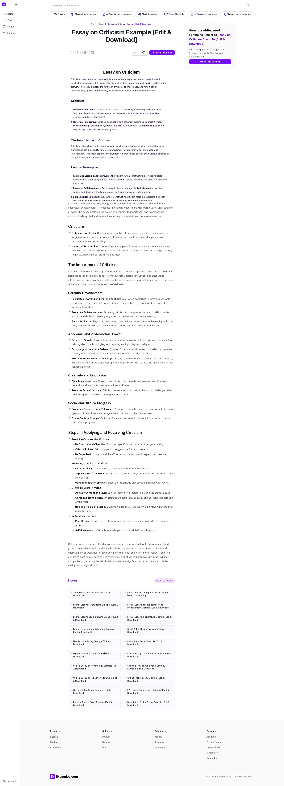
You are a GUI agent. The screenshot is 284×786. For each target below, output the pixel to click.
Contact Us (212, 758)
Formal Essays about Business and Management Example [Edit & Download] (148, 606)
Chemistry (55, 747)
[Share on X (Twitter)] (78, 52)
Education (159, 747)
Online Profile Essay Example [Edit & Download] (146, 679)
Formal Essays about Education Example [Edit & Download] (94, 630)
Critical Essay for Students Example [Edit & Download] (149, 655)
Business (159, 742)
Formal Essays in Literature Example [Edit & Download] (149, 618)
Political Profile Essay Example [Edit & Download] (92, 703)
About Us (211, 736)
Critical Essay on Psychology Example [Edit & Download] (95, 667)
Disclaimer (212, 752)
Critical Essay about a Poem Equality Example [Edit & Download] (146, 667)
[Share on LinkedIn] (92, 52)
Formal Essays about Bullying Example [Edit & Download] (95, 618)
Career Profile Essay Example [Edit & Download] (92, 691)
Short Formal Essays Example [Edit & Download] (91, 594)
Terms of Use (213, 747)
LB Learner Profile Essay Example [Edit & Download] (148, 691)
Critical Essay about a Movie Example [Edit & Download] (95, 679)
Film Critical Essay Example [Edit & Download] (144, 643)
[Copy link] (71, 52)
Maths (53, 742)
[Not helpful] (143, 52)
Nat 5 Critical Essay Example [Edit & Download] (91, 643)
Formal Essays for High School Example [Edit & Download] (147, 594)
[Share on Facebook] (85, 52)
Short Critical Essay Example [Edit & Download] (145, 630)
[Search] (247, 5)
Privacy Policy (213, 742)
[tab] (58, 14)
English (54, 736)
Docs (101, 24)
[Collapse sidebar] (16, 4)
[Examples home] (64, 776)
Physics (106, 736)
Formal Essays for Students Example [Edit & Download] (95, 606)
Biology (106, 742)
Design (158, 736)
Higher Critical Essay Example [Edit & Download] (92, 655)
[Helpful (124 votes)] (135, 52)
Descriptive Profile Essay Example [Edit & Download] (148, 703)
